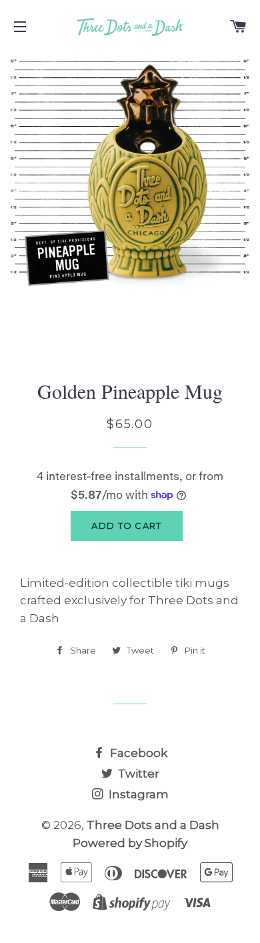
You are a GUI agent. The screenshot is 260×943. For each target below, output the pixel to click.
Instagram (137, 794)
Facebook (137, 753)
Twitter (137, 773)
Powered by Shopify (130, 843)
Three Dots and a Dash (153, 825)
